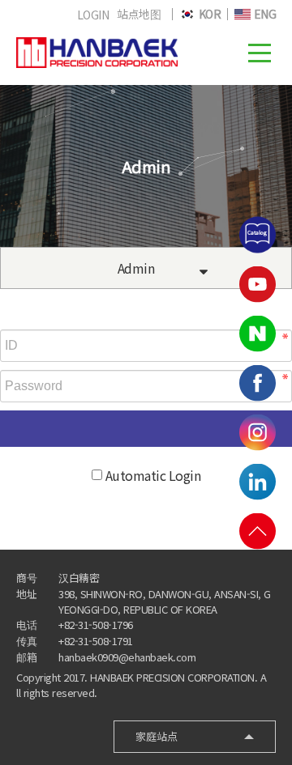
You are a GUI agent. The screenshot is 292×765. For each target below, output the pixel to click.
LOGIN (93, 14)
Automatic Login (153, 475)
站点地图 (139, 14)
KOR (208, 14)
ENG (263, 14)
